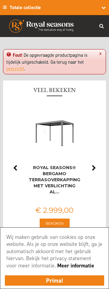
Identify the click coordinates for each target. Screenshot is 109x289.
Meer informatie (75, 265)
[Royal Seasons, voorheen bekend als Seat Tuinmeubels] (41, 26)
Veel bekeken (54, 90)
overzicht (15, 69)
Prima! (54, 280)
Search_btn (101, 26)
